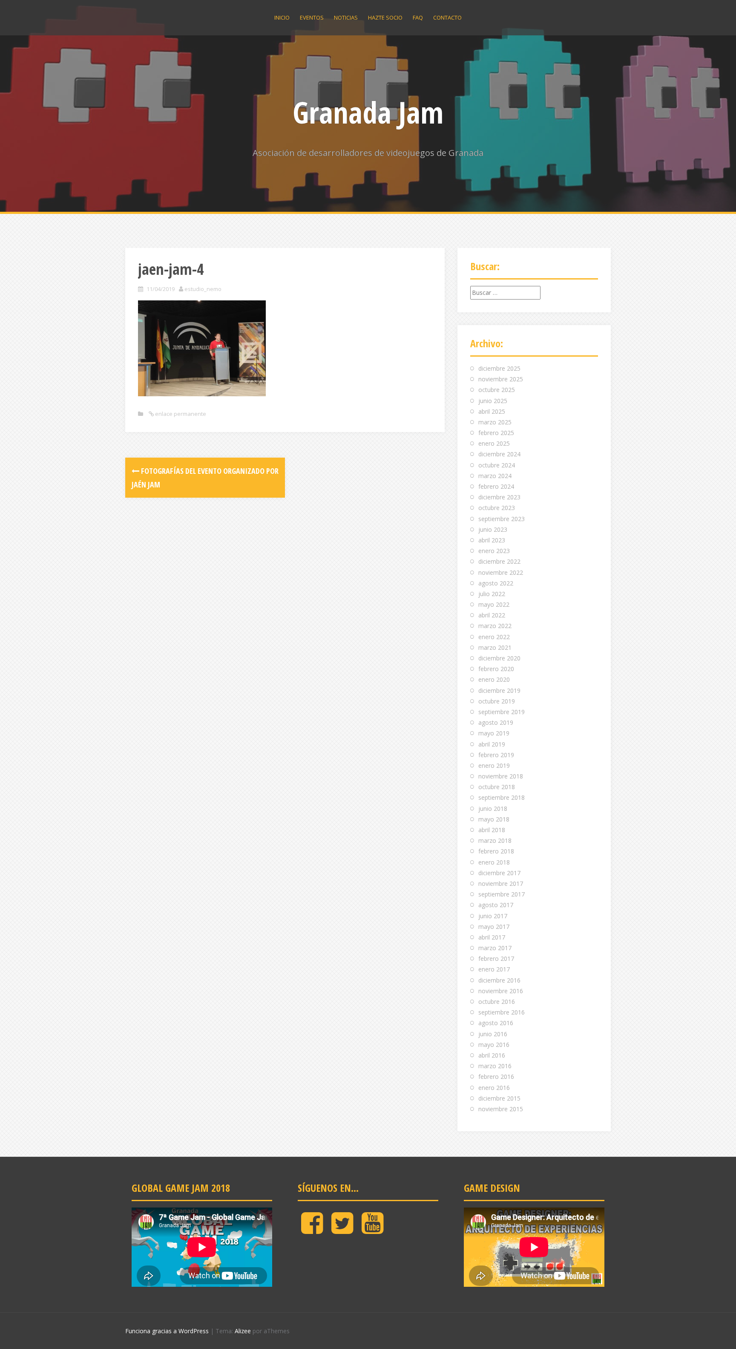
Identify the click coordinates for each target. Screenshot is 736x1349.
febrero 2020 (496, 669)
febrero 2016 (496, 1076)
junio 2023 (492, 529)
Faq (418, 17)
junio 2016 (492, 1034)
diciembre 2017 (499, 873)
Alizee (243, 1331)
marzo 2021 (495, 647)
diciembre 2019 (499, 690)
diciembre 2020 (499, 658)
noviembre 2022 (500, 572)
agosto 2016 (495, 1023)
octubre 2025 (496, 390)
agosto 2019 (495, 722)
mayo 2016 (493, 1045)
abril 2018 (491, 830)
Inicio (282, 17)
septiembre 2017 (501, 894)
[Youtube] (372, 1230)
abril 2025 (491, 411)
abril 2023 (491, 540)
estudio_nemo (202, 289)
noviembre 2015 (500, 1109)
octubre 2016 (496, 1001)
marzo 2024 (495, 476)
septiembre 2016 (501, 1012)
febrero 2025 (496, 433)
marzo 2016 (495, 1066)
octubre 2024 (496, 465)
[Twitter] (342, 1230)
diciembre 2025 (499, 368)
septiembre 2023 (501, 519)
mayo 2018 (493, 819)
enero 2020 (494, 679)
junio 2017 (492, 916)
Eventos (312, 17)
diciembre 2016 (499, 980)
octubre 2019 (496, 701)
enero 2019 (494, 765)
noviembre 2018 (500, 776)
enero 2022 (494, 637)
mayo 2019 (493, 733)
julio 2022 (491, 594)
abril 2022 (491, 615)
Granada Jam (368, 112)
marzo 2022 (495, 626)
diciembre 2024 (499, 454)
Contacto (447, 17)
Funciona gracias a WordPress (167, 1331)
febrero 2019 (496, 755)
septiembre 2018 (501, 797)
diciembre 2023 (499, 497)
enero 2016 (494, 1088)
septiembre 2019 (501, 712)
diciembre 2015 (499, 1098)
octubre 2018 (496, 787)
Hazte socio (385, 17)
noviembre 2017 (500, 883)
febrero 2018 (496, 851)
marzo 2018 (495, 840)
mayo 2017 (493, 926)
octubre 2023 (496, 508)
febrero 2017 (496, 958)
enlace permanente (180, 414)
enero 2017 (494, 969)
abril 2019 (491, 744)
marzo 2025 (495, 422)
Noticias (346, 17)
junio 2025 (492, 401)
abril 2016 (491, 1055)
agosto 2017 (495, 905)
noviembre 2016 (500, 991)
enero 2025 (494, 443)
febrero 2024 (496, 486)
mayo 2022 (493, 604)
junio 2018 (492, 808)
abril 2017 (491, 937)
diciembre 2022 (499, 561)
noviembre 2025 (500, 379)
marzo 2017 (495, 948)
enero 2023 (494, 551)
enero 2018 (494, 862)
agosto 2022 (495, 583)
